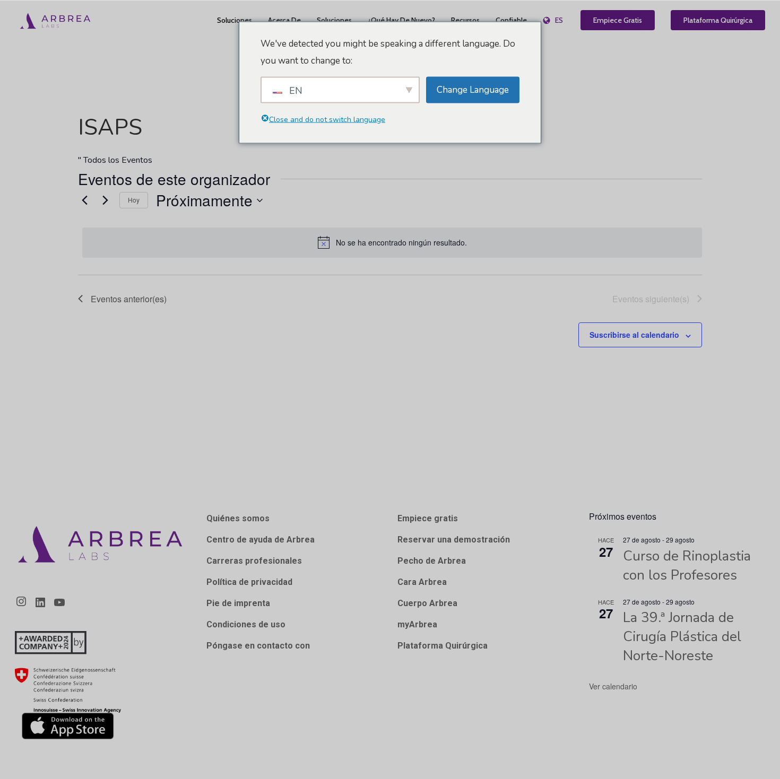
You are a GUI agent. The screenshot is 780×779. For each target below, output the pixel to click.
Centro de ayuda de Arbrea (260, 540)
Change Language (473, 89)
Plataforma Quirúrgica (442, 646)
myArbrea (417, 624)
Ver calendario (613, 686)
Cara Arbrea (422, 582)
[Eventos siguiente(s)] (105, 200)
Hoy (134, 199)
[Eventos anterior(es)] (84, 200)
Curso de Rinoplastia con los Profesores (687, 565)
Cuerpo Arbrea (427, 603)
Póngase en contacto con (258, 646)
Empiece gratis (427, 518)
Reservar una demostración (453, 540)
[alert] (392, 242)
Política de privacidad (249, 582)
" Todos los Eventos (115, 160)
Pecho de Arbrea (431, 561)
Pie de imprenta (238, 603)
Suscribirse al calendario (634, 334)
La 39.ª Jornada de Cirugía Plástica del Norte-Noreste (682, 636)
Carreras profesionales (254, 561)
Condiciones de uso (245, 624)
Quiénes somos (238, 518)
